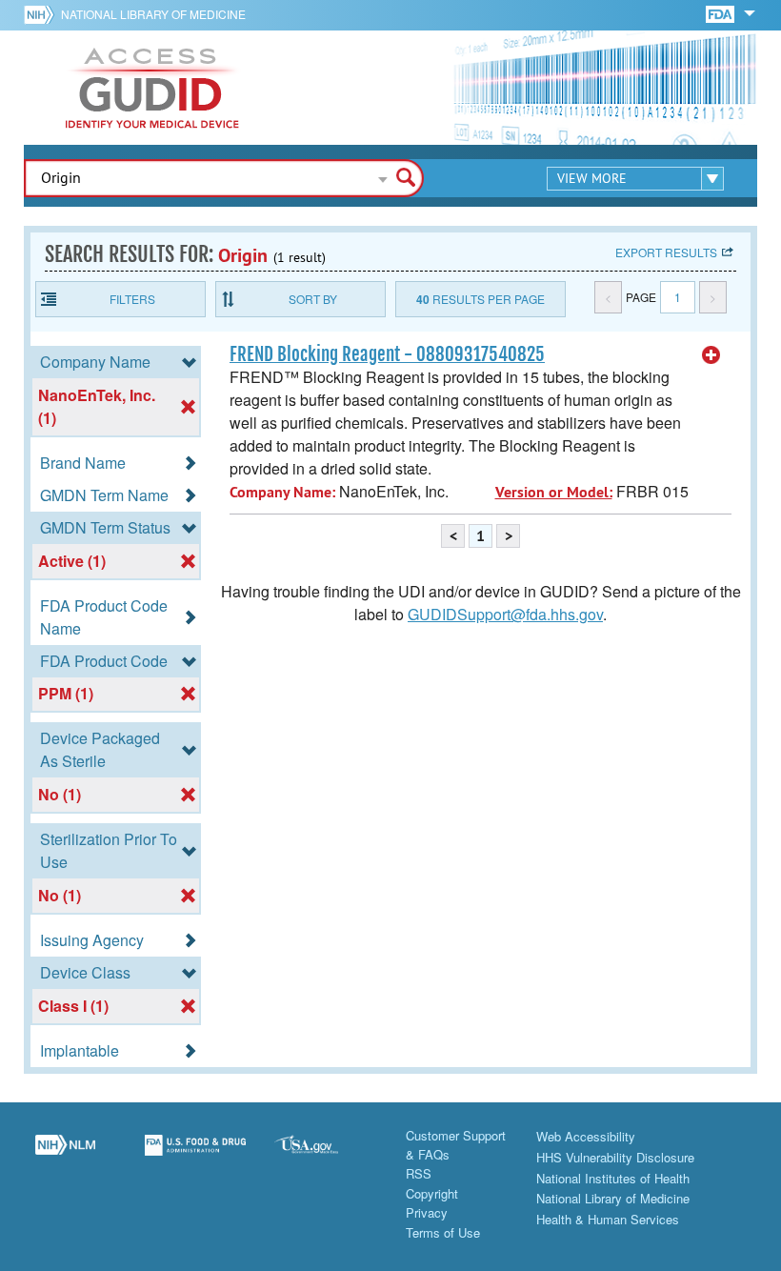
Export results (666, 252)
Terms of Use (443, 1232)
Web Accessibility (585, 1136)
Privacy (427, 1212)
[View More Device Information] (711, 355)
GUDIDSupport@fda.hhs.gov (505, 614)
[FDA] (721, 13)
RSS (418, 1173)
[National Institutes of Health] (42, 14)
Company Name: (282, 492)
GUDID (152, 87)
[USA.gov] (325, 1156)
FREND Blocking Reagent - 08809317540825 (387, 354)
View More (592, 178)
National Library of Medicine (153, 14)
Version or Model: (553, 492)
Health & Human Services (607, 1219)
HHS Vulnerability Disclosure (615, 1157)
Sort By (313, 299)
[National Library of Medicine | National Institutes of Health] (65, 1156)
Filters (132, 299)
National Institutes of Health (613, 1178)
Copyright (432, 1193)
